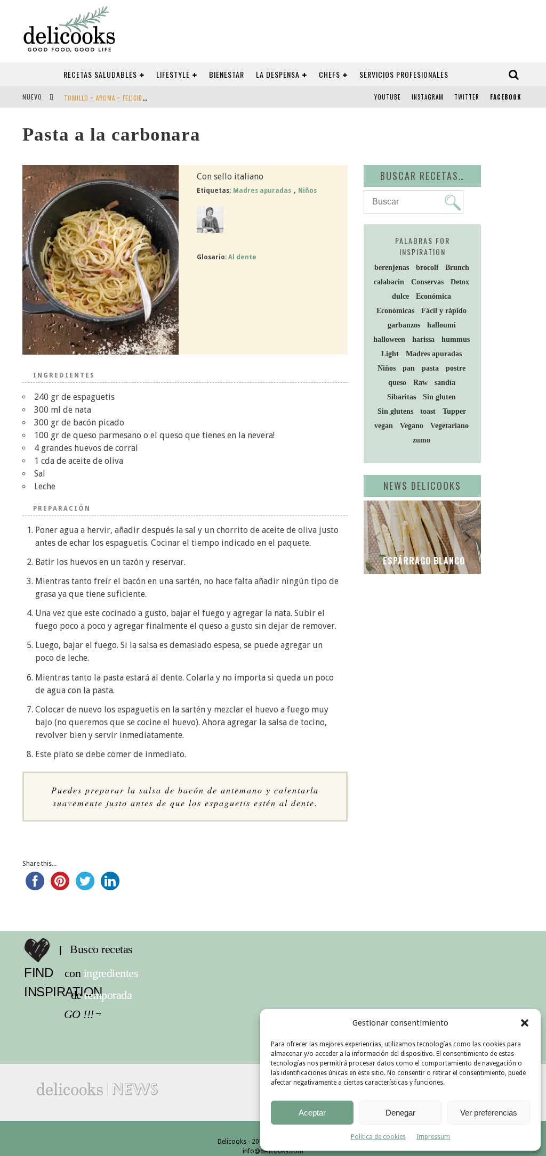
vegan (383, 426)
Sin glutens (395, 411)
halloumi (441, 325)
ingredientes (114, 973)
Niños (307, 190)
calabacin (389, 282)
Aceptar (312, 1112)
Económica (433, 296)
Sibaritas (401, 397)
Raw (420, 383)
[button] (524, 1023)
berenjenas (391, 268)
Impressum (433, 1137)
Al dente (242, 257)
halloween (389, 339)
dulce (400, 296)
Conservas (427, 282)
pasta (430, 368)
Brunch (457, 268)
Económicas (395, 311)
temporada (111, 995)
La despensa (278, 74)
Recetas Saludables (100, 74)
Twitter (466, 97)
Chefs (329, 74)
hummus (455, 339)
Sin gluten (439, 397)
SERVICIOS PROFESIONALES (403, 74)
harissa (423, 339)
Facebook (505, 97)
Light (390, 354)
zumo (421, 440)
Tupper (454, 411)
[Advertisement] (455, 659)
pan (409, 368)
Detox (460, 282)
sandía (445, 383)
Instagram (428, 97)
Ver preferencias (488, 1112)
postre (455, 368)
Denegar (400, 1112)
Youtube (387, 97)
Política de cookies (378, 1137)
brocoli (427, 268)
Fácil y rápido (444, 311)
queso (397, 383)
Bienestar (226, 74)
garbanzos (404, 325)
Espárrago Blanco (422, 560)
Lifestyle (173, 74)
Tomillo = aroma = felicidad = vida (117, 98)
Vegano (411, 426)
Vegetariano (449, 426)
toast (428, 411)
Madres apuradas (262, 190)
